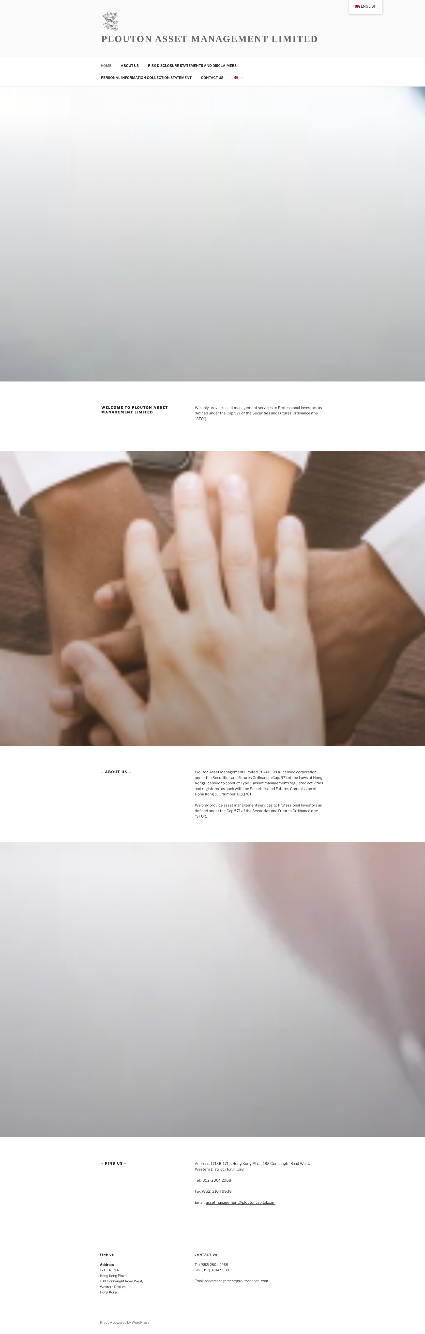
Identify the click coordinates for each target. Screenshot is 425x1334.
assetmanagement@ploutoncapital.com (240, 1202)
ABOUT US (130, 65)
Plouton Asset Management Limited (209, 39)
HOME (106, 65)
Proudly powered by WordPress (124, 1322)
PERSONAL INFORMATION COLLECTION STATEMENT (146, 77)
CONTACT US (212, 77)
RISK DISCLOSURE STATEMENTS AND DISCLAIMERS (192, 65)
